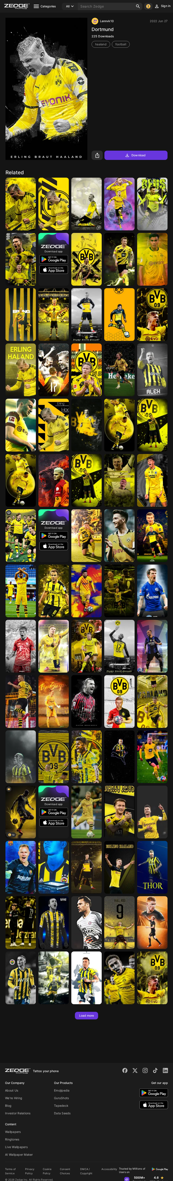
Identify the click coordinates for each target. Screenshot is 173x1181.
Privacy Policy (30, 1171)
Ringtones (12, 1139)
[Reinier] (152, 259)
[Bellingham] (119, 977)
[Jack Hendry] (152, 480)
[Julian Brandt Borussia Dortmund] (119, 369)
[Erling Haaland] (20, 204)
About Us (11, 1090)
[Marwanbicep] (119, 701)
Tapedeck (61, 1105)
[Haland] (152, 756)
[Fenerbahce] (20, 756)
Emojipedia (62, 1090)
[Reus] (86, 812)
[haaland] (53, 369)
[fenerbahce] (53, 922)
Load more (86, 1015)
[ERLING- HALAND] (86, 369)
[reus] (20, 425)
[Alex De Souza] (119, 756)
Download (138, 155)
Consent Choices (65, 1171)
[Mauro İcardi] (53, 480)
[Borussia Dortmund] (152, 204)
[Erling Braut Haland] (86, 314)
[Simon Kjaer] (152, 867)
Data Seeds (62, 1113)
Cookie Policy (47, 1171)
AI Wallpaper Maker (19, 1154)
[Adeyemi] (86, 756)
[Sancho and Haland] (20, 922)
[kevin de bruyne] (152, 922)
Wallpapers (13, 1132)
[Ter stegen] (53, 701)
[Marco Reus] (119, 204)
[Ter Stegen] (20, 867)
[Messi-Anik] (86, 591)
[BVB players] (20, 535)
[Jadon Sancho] (119, 425)
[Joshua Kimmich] (20, 646)
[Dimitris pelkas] (53, 867)
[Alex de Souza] (152, 369)
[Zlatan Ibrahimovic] (86, 701)
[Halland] (119, 922)
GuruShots (61, 1098)
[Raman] (152, 591)
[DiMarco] (152, 646)
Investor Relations (18, 1113)
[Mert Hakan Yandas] (86, 977)
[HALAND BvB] (152, 977)
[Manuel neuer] (86, 922)
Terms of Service (10, 1171)
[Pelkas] (20, 977)
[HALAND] (152, 314)
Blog (8, 1105)
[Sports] (86, 646)
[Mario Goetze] (53, 591)
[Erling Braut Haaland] (152, 535)
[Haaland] (53, 204)
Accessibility (109, 1169)
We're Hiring (13, 1098)
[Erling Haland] (152, 425)
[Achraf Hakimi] (20, 591)
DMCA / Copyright (86, 1171)
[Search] (138, 6)
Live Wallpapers (16, 1147)
